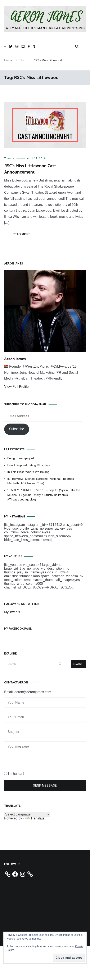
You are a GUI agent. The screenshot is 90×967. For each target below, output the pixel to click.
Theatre (9, 158)
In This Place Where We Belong (28, 471)
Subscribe (16, 429)
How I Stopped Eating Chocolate (28, 465)
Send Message (45, 785)
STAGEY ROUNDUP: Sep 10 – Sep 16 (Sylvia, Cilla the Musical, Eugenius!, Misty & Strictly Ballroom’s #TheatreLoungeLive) (43, 494)
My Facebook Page (18, 628)
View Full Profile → (18, 386)
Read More (21, 234)
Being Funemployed (20, 458)
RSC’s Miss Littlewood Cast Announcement (30, 169)
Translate (37, 818)
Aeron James (15, 359)
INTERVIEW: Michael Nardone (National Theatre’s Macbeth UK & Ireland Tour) (40, 481)
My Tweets (12, 612)
